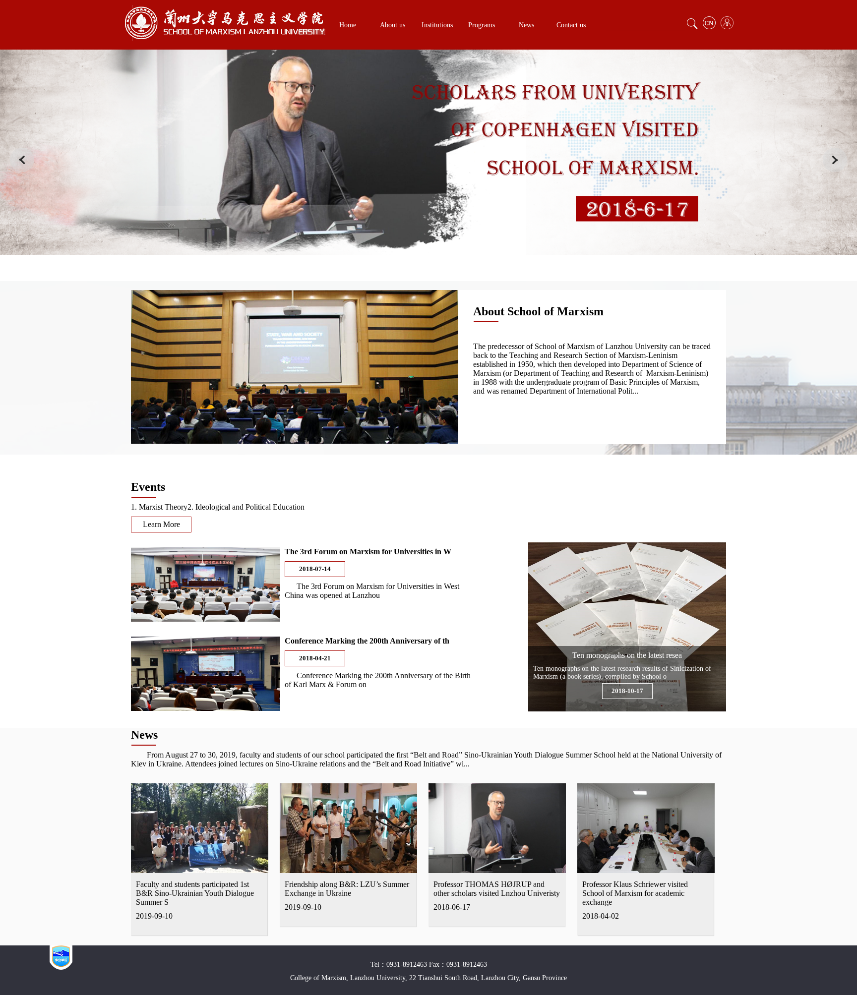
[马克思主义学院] (224, 38)
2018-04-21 (315, 658)
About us (392, 25)
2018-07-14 (315, 569)
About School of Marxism (538, 311)
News (526, 25)
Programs (481, 25)
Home (347, 25)
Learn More (161, 524)
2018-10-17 (627, 691)
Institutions (437, 25)
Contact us (571, 25)
